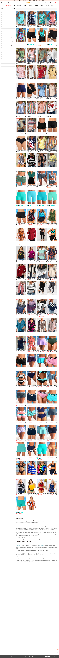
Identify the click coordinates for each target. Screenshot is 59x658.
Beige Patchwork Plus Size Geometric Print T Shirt (22, 132)
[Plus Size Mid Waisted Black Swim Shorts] (21, 360)
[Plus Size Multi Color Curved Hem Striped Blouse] (31, 107)
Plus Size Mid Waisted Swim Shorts (20, 421)
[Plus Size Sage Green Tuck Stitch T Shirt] (42, 55)
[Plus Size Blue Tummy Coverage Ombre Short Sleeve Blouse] (42, 90)
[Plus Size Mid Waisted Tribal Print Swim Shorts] (21, 396)
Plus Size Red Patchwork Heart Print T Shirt (22, 278)
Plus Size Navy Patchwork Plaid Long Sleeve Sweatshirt (23, 350)
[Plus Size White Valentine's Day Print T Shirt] (52, 107)
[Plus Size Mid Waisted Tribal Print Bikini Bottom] (42, 396)
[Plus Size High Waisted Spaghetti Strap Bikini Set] (52, 468)
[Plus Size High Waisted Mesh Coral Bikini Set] (31, 343)
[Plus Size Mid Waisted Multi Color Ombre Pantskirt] (42, 360)
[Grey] (37, 315)
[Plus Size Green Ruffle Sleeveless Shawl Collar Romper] (31, 178)
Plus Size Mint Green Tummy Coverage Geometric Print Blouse (45, 260)
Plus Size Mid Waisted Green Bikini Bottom (53, 350)
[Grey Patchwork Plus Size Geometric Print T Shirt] (42, 306)
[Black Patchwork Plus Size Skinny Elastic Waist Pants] (42, 288)
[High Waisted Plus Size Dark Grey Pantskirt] (52, 414)
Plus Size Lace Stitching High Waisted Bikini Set (43, 493)
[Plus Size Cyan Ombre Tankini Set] (42, 35)
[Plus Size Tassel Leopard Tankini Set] (21, 234)
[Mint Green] (30, 44)
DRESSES (25, 5)
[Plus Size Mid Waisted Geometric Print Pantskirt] (52, 378)
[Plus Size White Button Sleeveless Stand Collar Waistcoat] (31, 271)
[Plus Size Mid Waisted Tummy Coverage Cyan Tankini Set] (21, 18)
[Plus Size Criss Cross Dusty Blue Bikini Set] (52, 178)
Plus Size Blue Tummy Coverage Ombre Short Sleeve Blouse (45, 97)
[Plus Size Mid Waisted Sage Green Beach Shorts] (21, 178)
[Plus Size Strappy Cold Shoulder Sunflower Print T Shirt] (21, 253)
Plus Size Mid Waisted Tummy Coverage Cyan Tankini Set (23, 25)
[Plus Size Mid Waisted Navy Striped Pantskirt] (31, 449)
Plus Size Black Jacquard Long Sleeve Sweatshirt (43, 278)
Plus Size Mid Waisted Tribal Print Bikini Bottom (43, 404)
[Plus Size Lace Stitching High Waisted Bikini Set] (42, 486)
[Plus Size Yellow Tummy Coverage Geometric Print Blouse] (42, 143)
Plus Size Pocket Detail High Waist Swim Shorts (33, 97)
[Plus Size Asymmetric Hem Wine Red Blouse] (31, 234)
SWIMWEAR (30, 5)
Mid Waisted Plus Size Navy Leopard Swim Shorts (33, 439)
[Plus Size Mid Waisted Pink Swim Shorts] (52, 360)
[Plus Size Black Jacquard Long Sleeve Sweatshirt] (42, 271)
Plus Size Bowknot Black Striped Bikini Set (21, 385)
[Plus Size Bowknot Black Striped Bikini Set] (21, 378)
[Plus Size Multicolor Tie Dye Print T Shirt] (42, 468)
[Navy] (20, 458)
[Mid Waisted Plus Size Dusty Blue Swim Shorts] (42, 178)
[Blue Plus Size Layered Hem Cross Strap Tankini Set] (42, 216)
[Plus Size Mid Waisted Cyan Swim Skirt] (21, 449)
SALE (52, 5)
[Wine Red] (39, 315)
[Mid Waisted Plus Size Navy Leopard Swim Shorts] (31, 432)
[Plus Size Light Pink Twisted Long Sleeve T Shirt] (52, 325)
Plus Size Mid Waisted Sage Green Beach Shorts (22, 185)
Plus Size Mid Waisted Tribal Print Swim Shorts (22, 404)
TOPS (14, 5)
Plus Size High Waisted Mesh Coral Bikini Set (32, 350)
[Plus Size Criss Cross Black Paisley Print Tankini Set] (31, 216)
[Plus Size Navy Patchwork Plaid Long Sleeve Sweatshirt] (21, 343)
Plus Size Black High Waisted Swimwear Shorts (22, 223)
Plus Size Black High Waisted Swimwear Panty (22, 150)
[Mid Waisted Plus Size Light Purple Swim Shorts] (21, 432)
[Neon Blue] (28, 44)
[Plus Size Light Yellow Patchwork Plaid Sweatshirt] (52, 160)
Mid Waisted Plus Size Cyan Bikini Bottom (42, 385)
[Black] (27, 44)
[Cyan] (31, 44)
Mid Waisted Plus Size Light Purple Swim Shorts (22, 439)
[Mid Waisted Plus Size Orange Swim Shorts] (52, 449)
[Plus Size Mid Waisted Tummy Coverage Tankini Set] (21, 55)
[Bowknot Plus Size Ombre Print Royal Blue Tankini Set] (31, 468)
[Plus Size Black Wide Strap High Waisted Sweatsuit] (42, 234)
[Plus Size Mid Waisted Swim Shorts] (21, 414)
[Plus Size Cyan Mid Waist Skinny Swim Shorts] (21, 503)
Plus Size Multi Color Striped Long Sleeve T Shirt (33, 132)
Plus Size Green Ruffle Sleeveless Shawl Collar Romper (34, 185)
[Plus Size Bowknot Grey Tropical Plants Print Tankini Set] (21, 160)
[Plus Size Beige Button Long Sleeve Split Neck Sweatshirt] (52, 271)
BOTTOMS (41, 5)
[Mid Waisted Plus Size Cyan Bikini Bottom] (42, 378)
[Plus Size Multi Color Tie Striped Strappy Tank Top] (52, 143)
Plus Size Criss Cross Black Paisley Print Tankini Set (33, 223)
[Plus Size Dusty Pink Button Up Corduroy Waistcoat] (21, 288)
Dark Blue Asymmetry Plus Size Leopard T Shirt (22, 313)
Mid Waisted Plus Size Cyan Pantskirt (42, 439)
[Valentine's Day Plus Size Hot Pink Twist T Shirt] (31, 325)
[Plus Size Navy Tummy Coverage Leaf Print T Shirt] (52, 253)
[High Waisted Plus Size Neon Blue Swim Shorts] (31, 197)
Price (2, 80)
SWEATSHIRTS (19, 5)
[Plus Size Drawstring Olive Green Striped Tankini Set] (52, 216)
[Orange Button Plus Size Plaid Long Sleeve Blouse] (42, 160)
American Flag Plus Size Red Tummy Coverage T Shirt (34, 150)
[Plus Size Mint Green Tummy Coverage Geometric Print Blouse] (42, 253)
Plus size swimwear (18, 545)
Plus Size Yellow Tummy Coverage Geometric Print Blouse (44, 150)
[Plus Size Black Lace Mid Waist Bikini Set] (21, 468)
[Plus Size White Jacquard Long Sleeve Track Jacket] (52, 55)
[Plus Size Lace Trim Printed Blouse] (21, 486)
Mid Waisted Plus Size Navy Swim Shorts (52, 439)
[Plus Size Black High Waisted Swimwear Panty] (21, 143)
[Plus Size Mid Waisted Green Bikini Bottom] (52, 343)
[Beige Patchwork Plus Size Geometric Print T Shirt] (21, 125)
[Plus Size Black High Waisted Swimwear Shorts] (31, 35)
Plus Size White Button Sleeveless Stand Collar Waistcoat (34, 278)
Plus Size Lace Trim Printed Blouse (20, 493)
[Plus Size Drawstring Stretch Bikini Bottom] (42, 414)
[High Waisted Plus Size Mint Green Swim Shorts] (52, 197)
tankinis (40, 545)
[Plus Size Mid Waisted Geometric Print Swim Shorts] (52, 396)
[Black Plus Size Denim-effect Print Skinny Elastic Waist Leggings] (52, 288)
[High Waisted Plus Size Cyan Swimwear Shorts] (21, 197)
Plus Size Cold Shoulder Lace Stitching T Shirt (33, 260)
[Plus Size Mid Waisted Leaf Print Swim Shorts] (31, 414)
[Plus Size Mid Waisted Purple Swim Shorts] (31, 360)
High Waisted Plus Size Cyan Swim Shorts (42, 456)
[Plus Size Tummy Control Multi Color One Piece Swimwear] (21, 35)
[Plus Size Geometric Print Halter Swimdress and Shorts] (52, 486)
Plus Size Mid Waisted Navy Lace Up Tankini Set (33, 25)
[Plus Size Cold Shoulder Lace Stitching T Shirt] (31, 253)
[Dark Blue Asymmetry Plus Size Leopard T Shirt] (21, 306)
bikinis (42, 545)
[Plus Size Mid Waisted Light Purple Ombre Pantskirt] (42, 343)
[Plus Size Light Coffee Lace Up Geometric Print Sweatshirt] (42, 325)
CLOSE (54, 656)
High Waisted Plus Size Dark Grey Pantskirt (53, 421)
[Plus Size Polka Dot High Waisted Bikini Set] (52, 234)
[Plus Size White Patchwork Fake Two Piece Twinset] (31, 72)
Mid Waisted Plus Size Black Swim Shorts (52, 132)
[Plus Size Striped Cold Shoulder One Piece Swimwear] (31, 503)
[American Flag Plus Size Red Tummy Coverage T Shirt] (31, 143)
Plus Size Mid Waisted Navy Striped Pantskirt (33, 456)
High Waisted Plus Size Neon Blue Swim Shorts (33, 204)
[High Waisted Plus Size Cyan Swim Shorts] (42, 449)
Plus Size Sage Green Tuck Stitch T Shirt (42, 62)
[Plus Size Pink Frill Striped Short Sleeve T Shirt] (21, 72)
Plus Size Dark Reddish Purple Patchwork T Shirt (33, 313)
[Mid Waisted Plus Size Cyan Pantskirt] (42, 432)
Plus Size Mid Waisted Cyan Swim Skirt (21, 456)
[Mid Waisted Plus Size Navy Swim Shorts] (52, 432)
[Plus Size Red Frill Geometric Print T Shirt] (42, 72)
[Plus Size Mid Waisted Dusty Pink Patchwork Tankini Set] (52, 18)
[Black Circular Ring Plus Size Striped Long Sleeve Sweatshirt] (31, 288)
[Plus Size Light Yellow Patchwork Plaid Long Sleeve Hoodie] (52, 72)
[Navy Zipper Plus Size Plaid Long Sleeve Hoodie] (52, 306)
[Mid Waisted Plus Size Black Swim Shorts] (52, 125)
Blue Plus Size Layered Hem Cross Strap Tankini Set (44, 223)
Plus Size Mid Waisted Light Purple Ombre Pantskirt (44, 350)
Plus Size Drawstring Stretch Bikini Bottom (42, 421)
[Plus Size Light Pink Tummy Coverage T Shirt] (31, 55)
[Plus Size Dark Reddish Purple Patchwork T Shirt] (31, 306)
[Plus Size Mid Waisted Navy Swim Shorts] (21, 90)
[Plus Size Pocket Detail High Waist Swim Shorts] (31, 90)
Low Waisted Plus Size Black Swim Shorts (42, 132)
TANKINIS (36, 5)
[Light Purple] (40, 315)
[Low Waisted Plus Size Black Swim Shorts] (42, 125)
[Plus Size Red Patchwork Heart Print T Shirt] (21, 271)
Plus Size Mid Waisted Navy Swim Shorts (21, 97)
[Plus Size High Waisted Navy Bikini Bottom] (31, 378)
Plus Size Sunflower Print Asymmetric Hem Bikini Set (34, 493)
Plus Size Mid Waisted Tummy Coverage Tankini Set (23, 62)
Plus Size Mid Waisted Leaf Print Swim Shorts (33, 421)
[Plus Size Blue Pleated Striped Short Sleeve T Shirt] (21, 107)
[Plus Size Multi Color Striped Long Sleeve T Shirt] (31, 125)
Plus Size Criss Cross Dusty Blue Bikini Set (52, 185)
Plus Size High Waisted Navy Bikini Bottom (32, 385)
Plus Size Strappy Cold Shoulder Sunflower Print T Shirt (23, 260)
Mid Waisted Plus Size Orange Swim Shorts (53, 456)
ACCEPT (47, 656)
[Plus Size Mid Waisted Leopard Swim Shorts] (31, 396)
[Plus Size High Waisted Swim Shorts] (52, 35)
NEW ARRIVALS (8, 5)
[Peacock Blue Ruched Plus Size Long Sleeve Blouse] (21, 325)
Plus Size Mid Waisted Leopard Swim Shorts (32, 404)
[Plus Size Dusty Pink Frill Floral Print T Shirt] (42, 107)
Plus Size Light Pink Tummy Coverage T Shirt (32, 62)
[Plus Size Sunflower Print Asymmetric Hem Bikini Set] (31, 486)
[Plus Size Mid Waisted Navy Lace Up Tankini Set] (31, 18)
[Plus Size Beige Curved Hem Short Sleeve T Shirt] (52, 90)
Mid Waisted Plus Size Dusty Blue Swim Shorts (43, 185)
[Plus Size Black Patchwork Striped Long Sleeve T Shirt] (31, 160)
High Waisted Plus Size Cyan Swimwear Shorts (22, 204)
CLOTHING (47, 5)
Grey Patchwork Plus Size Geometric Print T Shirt (43, 313)
